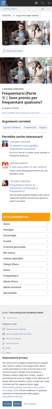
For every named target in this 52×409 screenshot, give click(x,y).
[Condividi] (42, 8)
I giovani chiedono (10, 9)
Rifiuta (17, 403)
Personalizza (30, 403)
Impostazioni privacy (12, 396)
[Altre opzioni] (48, 8)
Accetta (7, 403)
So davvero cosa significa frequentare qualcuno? (24, 147)
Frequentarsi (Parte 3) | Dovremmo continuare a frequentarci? (24, 188)
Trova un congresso (11, 338)
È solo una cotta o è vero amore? (28, 167)
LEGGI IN (6, 15)
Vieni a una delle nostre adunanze (16, 334)
